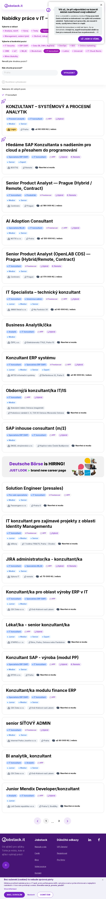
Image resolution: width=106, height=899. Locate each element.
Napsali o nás (40, 846)
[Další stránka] (67, 821)
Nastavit (31, 895)
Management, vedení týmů (17, 36)
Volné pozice (40, 866)
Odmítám (45, 894)
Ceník (37, 853)
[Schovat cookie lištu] (102, 879)
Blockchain (36, 51)
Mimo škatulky (11, 56)
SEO (73, 46)
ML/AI (24, 51)
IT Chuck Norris (94, 51)
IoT (15, 51)
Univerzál (78, 51)
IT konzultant (52, 51)
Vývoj (25, 31)
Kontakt (38, 873)
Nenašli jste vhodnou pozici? (14, 61)
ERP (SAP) (24, 46)
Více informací (10, 889)
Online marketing (87, 46)
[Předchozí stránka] (37, 821)
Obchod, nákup (41, 36)
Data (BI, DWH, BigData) (43, 46)
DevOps (62, 46)
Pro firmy (61, 860)
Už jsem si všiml (90, 39)
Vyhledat (69, 72)
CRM (7, 51)
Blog (37, 860)
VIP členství (62, 846)
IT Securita (10, 46)
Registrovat (62, 853)
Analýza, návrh (11, 31)
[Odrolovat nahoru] (6, 866)
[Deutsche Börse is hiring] (53, 466)
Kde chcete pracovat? (12, 68)
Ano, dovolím (14, 894)
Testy (35, 31)
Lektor (66, 51)
